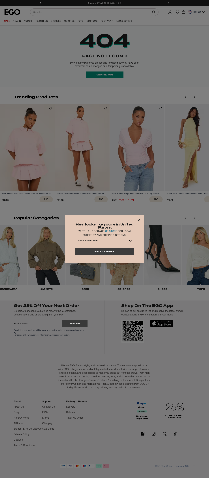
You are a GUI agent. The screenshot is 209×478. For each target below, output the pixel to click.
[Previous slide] (40, 3)
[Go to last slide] (185, 218)
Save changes (104, 251)
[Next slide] (169, 3)
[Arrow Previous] (185, 97)
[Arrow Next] (194, 97)
